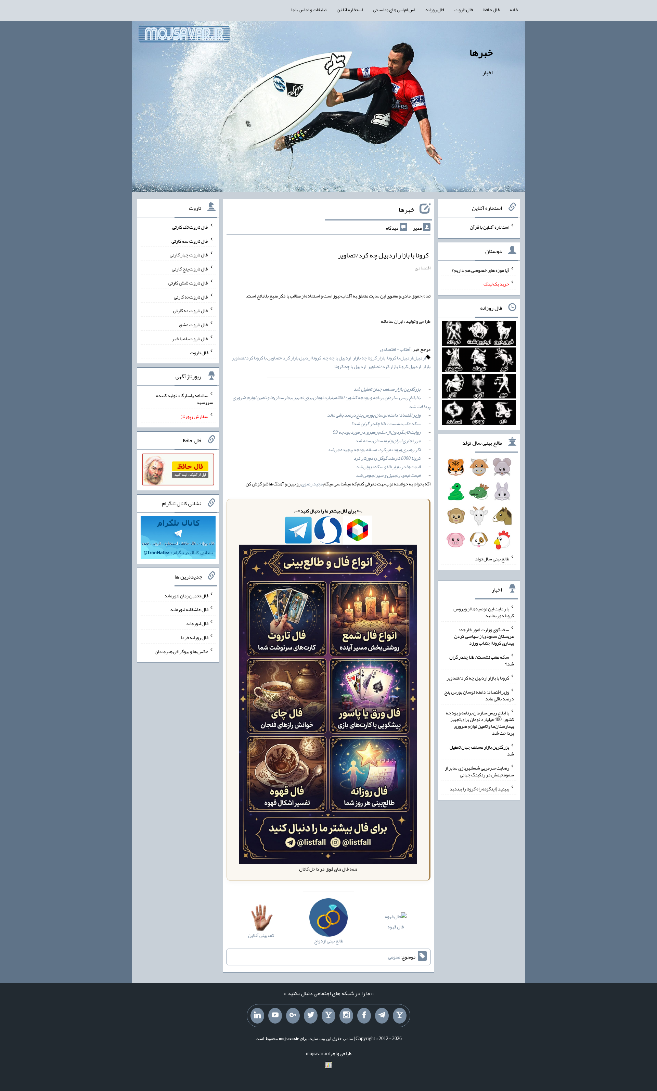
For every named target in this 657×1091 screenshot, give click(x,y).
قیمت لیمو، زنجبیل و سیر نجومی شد (388, 475)
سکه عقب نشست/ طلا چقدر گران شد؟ (386, 423)
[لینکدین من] (257, 1016)
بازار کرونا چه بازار (369, 358)
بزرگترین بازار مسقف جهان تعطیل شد (387, 389)
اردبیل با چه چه (337, 358)
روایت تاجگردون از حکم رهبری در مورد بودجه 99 (377, 432)
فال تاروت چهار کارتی (189, 254)
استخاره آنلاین (350, 9)
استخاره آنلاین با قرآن (489, 227)
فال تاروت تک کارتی (190, 227)
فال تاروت (463, 9)
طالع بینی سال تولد (492, 558)
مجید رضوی (312, 484)
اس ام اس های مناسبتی (394, 9)
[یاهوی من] (400, 1016)
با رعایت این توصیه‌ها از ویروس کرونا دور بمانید (483, 612)
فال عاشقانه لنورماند (189, 609)
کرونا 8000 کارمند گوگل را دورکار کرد (387, 458)
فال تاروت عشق (193, 324)
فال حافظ (491, 9)
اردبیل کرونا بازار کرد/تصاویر (394, 366)
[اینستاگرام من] (346, 1016)
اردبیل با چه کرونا (350, 366)
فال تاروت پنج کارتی (190, 269)
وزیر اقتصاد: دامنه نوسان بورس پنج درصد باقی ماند (374, 415)
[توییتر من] (311, 1016)
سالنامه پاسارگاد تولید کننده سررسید (184, 399)
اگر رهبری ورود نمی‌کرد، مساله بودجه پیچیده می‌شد (374, 449)
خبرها (481, 52)
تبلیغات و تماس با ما (308, 9)
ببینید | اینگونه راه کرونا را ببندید (479, 789)
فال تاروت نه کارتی (191, 296)
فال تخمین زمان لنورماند (186, 595)
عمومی (394, 957)
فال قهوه (396, 926)
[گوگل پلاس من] (293, 1016)
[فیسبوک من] (364, 1016)
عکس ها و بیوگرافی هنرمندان (181, 651)
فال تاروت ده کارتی (190, 310)
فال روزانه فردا (194, 637)
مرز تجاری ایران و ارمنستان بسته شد (388, 440)
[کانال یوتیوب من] (275, 1016)
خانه (514, 9)
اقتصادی (422, 267)
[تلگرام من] (382, 1016)
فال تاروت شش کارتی (188, 283)
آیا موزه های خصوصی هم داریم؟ (480, 270)
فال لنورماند (197, 623)
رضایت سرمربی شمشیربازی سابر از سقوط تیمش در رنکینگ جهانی (479, 771)
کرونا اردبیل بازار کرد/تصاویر (294, 358)
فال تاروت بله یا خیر (190, 338)
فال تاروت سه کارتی (189, 240)
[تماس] (328, 1016)
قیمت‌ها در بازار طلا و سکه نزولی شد (388, 466)
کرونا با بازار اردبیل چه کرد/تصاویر (383, 255)
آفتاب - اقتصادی (395, 349)
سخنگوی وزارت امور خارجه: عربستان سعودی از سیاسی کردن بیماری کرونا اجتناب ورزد (484, 636)
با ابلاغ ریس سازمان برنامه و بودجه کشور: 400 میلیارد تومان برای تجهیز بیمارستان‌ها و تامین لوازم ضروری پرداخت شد (331, 402)
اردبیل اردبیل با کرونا (406, 358)
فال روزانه (434, 9)
